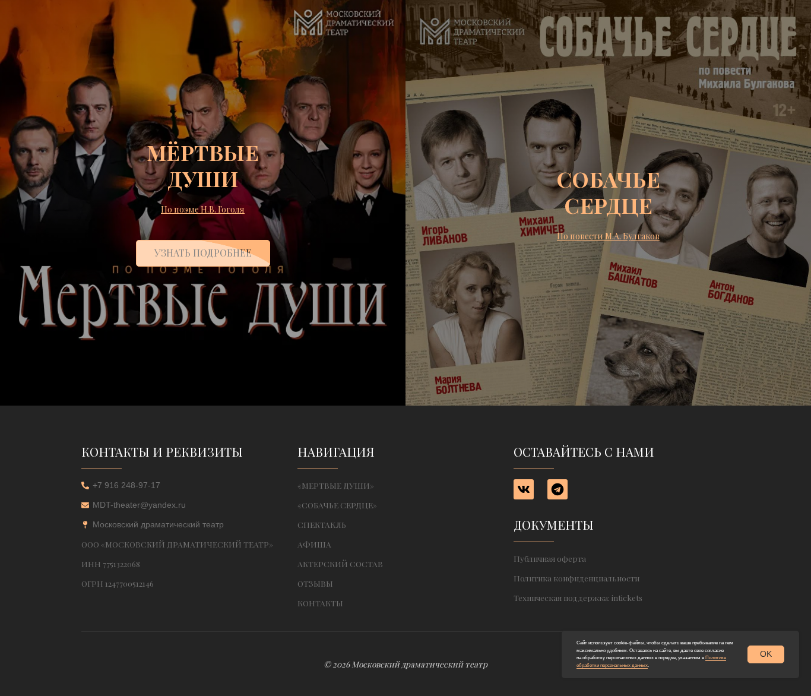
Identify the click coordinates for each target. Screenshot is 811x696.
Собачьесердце (608, 191)
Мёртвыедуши (203, 165)
